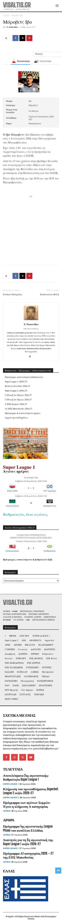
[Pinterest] (29, 38)
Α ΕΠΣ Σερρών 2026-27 (16, 404)
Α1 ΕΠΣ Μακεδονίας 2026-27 (18, 408)
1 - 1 (31, 488)
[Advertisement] (31, 229)
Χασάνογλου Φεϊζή (49, 294)
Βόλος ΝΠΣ (12, 491)
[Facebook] (15, 38)
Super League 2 (11, 797)
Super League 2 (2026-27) (16, 390)
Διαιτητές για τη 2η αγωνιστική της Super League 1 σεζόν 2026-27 (28, 842)
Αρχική (6, 15)
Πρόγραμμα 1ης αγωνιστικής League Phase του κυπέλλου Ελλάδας (28, 828)
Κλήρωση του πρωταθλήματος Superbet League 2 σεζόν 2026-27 (30, 791)
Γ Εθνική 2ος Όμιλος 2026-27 (18, 399)
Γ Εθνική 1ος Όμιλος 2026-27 (18, 395)
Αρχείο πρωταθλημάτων (16, 417)
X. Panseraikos (12, 27)
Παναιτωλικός (12, 506)
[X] (22, 38)
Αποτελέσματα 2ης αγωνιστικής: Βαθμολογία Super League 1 (25, 777)
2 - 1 (31, 548)
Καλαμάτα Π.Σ (49, 506)
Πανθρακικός (50, 551)
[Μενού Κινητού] (57, 6)
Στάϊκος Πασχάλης (12, 294)
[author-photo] (31, 320)
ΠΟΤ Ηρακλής (49, 491)
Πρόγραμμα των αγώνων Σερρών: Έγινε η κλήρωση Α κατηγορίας (26, 804)
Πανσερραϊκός (12, 551)
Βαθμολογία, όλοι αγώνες (25, 514)
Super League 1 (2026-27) (16, 381)
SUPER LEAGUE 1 (10, 784)
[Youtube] (31, 757)
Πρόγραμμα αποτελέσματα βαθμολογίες (24, 377)
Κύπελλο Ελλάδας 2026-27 (17, 386)
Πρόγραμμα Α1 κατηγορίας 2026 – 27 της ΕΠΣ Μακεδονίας (28, 855)
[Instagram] (14, 757)
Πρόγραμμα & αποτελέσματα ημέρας (22, 413)
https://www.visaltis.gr (31, 328)
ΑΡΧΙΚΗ (6, 811)
